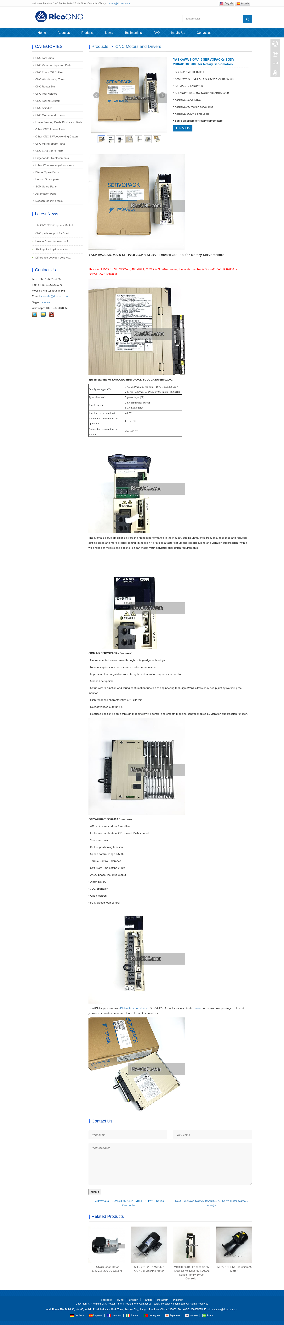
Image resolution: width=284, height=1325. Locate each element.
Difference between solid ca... (53, 257)
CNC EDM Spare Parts (49, 150)
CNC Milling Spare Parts (50, 143)
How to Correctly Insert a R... (53, 241)
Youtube (147, 1299)
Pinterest (178, 1299)
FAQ (156, 32)
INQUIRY (184, 128)
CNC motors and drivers (133, 1008)
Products (87, 32)
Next (162, 95)
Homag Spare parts (47, 179)
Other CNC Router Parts (50, 129)
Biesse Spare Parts (47, 172)
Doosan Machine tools (49, 200)
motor (197, 1008)
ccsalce (45, 302)
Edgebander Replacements (52, 157)
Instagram (162, 1299)
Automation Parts (45, 193)
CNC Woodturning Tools (50, 79)
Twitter (120, 1299)
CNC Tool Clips (44, 57)
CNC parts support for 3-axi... (53, 233)
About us (64, 32)
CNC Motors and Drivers (138, 46)
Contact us (204, 32)
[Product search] (247, 19)
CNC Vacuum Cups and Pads (53, 65)
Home (42, 32)
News (109, 32)
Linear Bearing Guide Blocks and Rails (58, 122)
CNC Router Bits (45, 86)
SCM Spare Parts (46, 186)
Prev (96, 95)
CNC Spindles (43, 107)
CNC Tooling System (47, 100)
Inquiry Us (178, 32)
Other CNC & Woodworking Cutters (56, 136)
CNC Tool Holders (46, 93)
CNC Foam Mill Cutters (49, 72)
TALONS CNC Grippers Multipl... (55, 225)
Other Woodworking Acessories (54, 165)
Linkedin (133, 1299)
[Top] (275, 74)
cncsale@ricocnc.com (118, 3)
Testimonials (133, 32)
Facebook (106, 1299)
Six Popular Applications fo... (52, 249)
